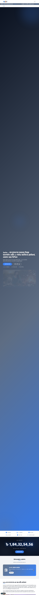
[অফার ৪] (22, 574)
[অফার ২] (18, 574)
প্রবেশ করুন (22, 593)
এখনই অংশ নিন (19, 551)
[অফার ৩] (20, 574)
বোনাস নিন (11, 572)
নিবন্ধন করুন (16, 593)
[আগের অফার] (5, 570)
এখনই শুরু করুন (7, 264)
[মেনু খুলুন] (34, 2)
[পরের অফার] (33, 570)
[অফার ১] (17, 574)
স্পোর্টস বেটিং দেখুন (17, 264)
